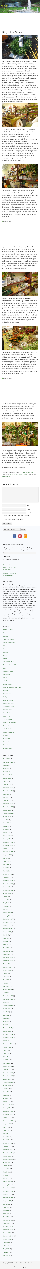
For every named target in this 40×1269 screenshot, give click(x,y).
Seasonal (6, 742)
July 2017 (6, 935)
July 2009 (6, 1242)
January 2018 (7, 916)
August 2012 (7, 1124)
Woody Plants (7, 729)
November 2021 (8, 791)
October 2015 (7, 1002)
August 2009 (7, 1239)
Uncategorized (7, 748)
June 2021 (6, 794)
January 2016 (7, 992)
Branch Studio (7, 569)
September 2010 (8, 1197)
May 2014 (6, 1056)
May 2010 (6, 1210)
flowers (5, 658)
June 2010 (6, 1207)
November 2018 (8, 884)
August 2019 (7, 855)
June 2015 (6, 1015)
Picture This (6, 716)
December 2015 (8, 996)
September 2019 (8, 851)
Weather (5, 681)
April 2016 (6, 983)
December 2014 (8, 1034)
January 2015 (7, 1031)
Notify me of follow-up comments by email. (16, 515)
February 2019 (7, 874)
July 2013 (6, 1088)
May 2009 (6, 1249)
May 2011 (6, 1172)
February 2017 (7, 951)
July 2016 (6, 973)
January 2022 (7, 784)
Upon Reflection (8, 700)
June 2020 (6, 823)
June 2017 (6, 938)
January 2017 (7, 954)
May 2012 (6, 1133)
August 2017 (7, 932)
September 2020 (8, 813)
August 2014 (7, 1047)
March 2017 (6, 948)
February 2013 (7, 1105)
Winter (5, 655)
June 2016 (6, 976)
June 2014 (6, 1053)
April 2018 (6, 906)
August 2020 (7, 816)
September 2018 (8, 890)
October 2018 (7, 887)
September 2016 (8, 967)
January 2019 (7, 877)
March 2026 (6, 759)
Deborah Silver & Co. (20, 14)
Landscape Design (8, 703)
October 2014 (7, 1040)
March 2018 (6, 909)
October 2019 (7, 848)
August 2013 (7, 1085)
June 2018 (6, 900)
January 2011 (7, 1185)
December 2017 (8, 919)
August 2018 (7, 893)
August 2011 (7, 1162)
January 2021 (7, 800)
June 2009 (6, 1245)
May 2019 (6, 864)
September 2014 (8, 1044)
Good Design (7, 713)
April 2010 (6, 1213)
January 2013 (7, 1108)
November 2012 (8, 1114)
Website (29, 513)
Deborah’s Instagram (9, 573)
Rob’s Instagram (8, 575)
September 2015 (8, 1005)
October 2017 (7, 925)
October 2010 (7, 1194)
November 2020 (8, 807)
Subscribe (7, 556)
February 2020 (7, 835)
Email (28, 509)
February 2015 (7, 1028)
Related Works (7, 745)
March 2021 (6, 797)
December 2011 (8, 1149)
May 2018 (6, 903)
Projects (5, 735)
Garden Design (7, 709)
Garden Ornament (8, 726)
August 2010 (7, 1201)
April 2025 (6, 768)
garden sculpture (8, 629)
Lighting (5, 652)
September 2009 (8, 1236)
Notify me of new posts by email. (13, 519)
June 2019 (6, 861)
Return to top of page (20, 1267)
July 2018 (6, 896)
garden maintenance (9, 642)
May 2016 (6, 980)
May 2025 (6, 765)
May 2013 (6, 1095)
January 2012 (7, 1146)
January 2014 (7, 1069)
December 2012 (8, 1111)
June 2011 (6, 1169)
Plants (5, 633)
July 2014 (6, 1050)
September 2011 (8, 1159)
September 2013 (8, 1082)
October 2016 (7, 964)
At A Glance (6, 738)
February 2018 (7, 912)
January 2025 (7, 778)
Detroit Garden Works (15, 474)
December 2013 (8, 1072)
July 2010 (6, 1204)
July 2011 (6, 1165)
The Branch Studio (8, 661)
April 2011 (6, 1175)
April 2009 (6, 1252)
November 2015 (8, 999)
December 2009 (8, 1226)
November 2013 (8, 1076)
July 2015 (6, 1012)
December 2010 (8, 1188)
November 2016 (8, 960)
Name (28, 505)
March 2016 (6, 986)
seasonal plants (7, 684)
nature (5, 677)
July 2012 (6, 1127)
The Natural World (8, 706)
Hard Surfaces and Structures (12, 687)
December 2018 (8, 880)
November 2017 (8, 922)
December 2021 (8, 787)
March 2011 (6, 1178)
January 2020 (7, 839)
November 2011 (8, 1153)
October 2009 (7, 1233)
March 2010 (6, 1217)
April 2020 (6, 829)
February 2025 (7, 775)
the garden (6, 674)
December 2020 (8, 803)
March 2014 (6, 1063)
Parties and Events (8, 732)
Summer (5, 636)
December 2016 (8, 957)
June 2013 (6, 1092)
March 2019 (6, 871)
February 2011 (7, 1181)
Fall (4, 645)
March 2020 (6, 832)
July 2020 (6, 820)
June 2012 (6, 1130)
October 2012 (7, 1117)
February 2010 (7, 1220)
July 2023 (6, 781)
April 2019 (6, 868)
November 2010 (8, 1191)
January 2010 (7, 1223)
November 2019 (8, 845)
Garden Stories (7, 693)
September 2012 (8, 1121)
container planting (8, 639)
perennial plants (8, 671)
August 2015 (7, 1008)
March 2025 (6, 771)
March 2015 (6, 1024)
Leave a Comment (27, 472)
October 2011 (7, 1156)
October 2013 (7, 1079)
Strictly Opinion (7, 719)
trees (4, 668)
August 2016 (7, 970)
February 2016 (7, 989)
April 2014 (6, 1060)
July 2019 (6, 858)
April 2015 (6, 1021)
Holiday (25, 474)
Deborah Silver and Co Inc (11, 665)
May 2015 (6, 1018)
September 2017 (8, 928)
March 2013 (6, 1101)
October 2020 (7, 810)
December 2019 (8, 842)
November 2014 (8, 1037)
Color (4, 649)
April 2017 (6, 944)
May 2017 (6, 941)
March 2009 (6, 1255)
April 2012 (6, 1136)
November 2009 (8, 1229)
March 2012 (6, 1140)
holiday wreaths (6, 476)
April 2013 (6, 1098)
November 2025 (8, 762)
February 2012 (7, 1143)
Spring (5, 697)
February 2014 (7, 1066)
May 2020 (6, 826)
